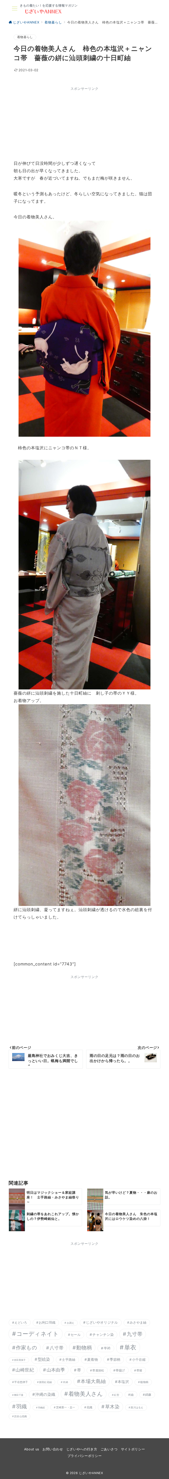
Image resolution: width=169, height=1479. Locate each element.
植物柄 (144, 1382)
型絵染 (44, 1359)
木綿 (65, 1382)
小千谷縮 (139, 1360)
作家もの (26, 1347)
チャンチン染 (103, 1334)
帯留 (139, 1370)
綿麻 (148, 1395)
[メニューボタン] (14, 9)
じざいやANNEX (91, 1473)
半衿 (107, 1348)
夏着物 (92, 1359)
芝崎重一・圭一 (65, 1407)
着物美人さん (85, 1393)
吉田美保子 (20, 1360)
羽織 (21, 1406)
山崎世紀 (24, 1370)
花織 (90, 1407)
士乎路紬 (68, 1360)
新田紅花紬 (45, 1382)
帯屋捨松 (98, 1370)
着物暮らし (25, 37)
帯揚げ (120, 1370)
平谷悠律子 (21, 1382)
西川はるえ (137, 1407)
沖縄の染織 (45, 1394)
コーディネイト (37, 1333)
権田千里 (18, 1395)
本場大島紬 (93, 1381)
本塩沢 (123, 1382)
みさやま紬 (138, 1323)
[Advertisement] (84, 122)
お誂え (70, 1322)
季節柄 (115, 1359)
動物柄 (84, 1347)
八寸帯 (56, 1347)
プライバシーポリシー (84, 1456)
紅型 (116, 1394)
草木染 (112, 1407)
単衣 (130, 1347)
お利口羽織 (47, 1323)
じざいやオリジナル (102, 1322)
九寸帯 (135, 1334)
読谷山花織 (20, 1416)
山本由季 (56, 1370)
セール (75, 1335)
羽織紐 (41, 1407)
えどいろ (20, 1323)
